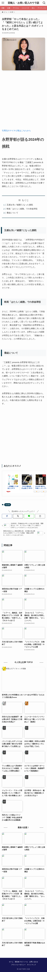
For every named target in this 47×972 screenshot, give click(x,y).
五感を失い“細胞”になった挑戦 (20, 205)
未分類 (7, 505)
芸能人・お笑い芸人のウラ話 (23, 3)
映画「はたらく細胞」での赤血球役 (22, 209)
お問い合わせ (33, 962)
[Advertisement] (23, 101)
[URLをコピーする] (40, 516)
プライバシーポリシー (18, 964)
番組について (12, 213)
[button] (7, 516)
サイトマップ (31, 964)
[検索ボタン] (44, 3)
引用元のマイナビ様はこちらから (16, 131)
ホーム (11, 962)
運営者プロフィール (21, 962)
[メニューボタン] (3, 3)
